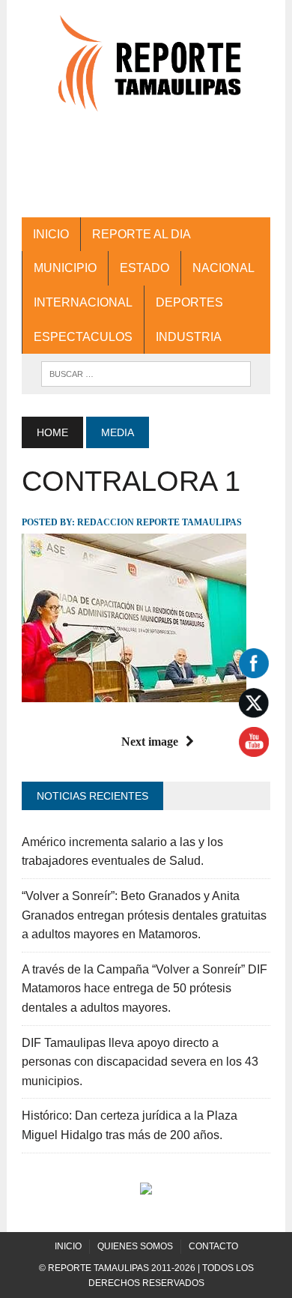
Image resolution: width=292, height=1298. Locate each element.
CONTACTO (213, 1246)
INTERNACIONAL (83, 302)
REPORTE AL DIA (141, 234)
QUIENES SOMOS (135, 1246)
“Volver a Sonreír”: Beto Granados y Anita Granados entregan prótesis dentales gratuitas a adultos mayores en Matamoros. (144, 915)
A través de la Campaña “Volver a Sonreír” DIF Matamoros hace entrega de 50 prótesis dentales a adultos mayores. (144, 988)
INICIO (51, 234)
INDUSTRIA (189, 336)
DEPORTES (189, 302)
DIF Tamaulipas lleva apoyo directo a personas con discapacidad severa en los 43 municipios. (140, 1061)
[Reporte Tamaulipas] (146, 71)
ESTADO (144, 268)
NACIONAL (223, 268)
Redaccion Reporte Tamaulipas (159, 522)
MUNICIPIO (65, 268)
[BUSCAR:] (146, 372)
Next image (149, 741)
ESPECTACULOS (83, 336)
